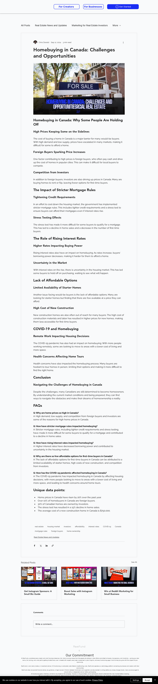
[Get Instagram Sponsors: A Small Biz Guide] (39, 577)
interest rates (94, 527)
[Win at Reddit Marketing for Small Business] (119, 577)
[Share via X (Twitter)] (40, 545)
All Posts (25, 25)
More (115, 25)
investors (67, 527)
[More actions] (123, 42)
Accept (147, 680)
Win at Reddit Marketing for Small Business (118, 592)
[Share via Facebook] (34, 545)
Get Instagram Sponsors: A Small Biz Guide (38, 592)
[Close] (155, 680)
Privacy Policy (97, 680)
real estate (39, 527)
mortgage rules (41, 531)
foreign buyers (57, 531)
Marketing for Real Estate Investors (90, 25)
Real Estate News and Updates (51, 25)
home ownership (73, 531)
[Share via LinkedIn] (46, 545)
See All (134, 562)
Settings (136, 680)
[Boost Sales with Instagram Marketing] (79, 577)
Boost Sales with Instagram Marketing (78, 592)
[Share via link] (52, 545)
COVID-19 (107, 527)
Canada (118, 527)
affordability (80, 527)
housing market (53, 527)
